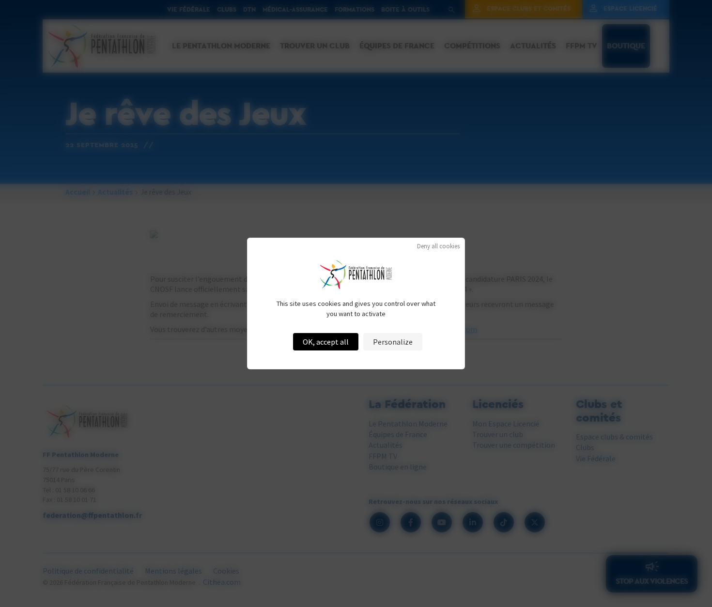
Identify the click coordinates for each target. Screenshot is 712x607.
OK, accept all (326, 342)
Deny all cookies (438, 246)
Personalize (393, 342)
